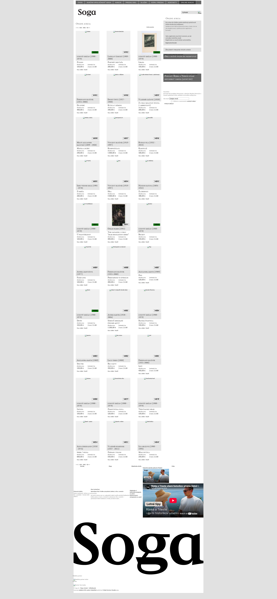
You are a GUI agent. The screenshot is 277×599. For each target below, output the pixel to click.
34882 (125, 356)
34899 (156, 95)
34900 (125, 95)
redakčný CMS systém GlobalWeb (88, 590)
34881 (156, 356)
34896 (156, 138)
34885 (125, 311)
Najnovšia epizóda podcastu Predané (152, 468)
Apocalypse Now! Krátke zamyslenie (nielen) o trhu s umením (107, 491)
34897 (125, 138)
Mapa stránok (84, 588)
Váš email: (166, 98)
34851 (125, 442)
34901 (95, 95)
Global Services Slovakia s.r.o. (111, 590)
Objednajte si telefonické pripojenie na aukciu (135, 492)
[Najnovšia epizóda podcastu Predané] (156, 482)
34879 (125, 399)
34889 (95, 268)
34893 (156, 182)
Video (173, 466)
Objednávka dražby (136, 466)
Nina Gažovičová (95, 489)
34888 (125, 268)
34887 (156, 268)
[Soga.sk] (87, 12)
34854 (95, 442)
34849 (156, 442)
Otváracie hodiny (78, 491)
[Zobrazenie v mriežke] (159, 27)
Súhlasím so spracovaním (184, 101)
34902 (156, 52)
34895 (95, 182)
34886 (95, 311)
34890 (156, 225)
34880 (95, 399)
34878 (156, 399)
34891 (125, 225)
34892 (95, 225)
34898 (95, 138)
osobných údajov (191, 101)
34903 (125, 52)
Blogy (110, 466)
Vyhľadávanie (92, 588)
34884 (156, 311)
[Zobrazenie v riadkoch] (156, 27)
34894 (125, 182)
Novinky (82, 466)
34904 (95, 52)
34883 (95, 356)
